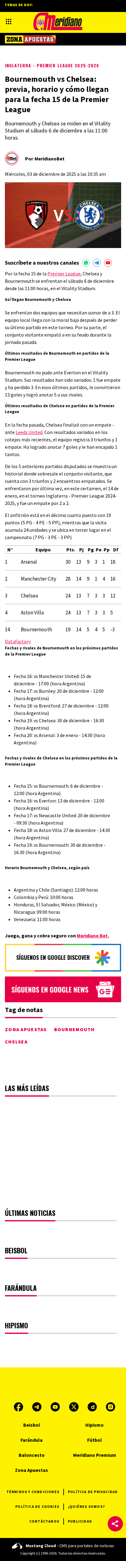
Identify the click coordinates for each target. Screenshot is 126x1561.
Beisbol (31, 1425)
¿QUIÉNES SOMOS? (86, 1506)
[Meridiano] (57, 21)
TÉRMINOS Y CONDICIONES (32, 1491)
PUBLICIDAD (80, 1521)
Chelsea (16, 1042)
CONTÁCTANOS (44, 1521)
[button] (115, 1523)
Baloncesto (32, 1455)
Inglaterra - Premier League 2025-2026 (52, 65)
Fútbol (94, 1440)
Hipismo (94, 1425)
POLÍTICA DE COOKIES (37, 1506)
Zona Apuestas (26, 1029)
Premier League (63, 273)
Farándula (31, 1440)
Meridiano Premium (94, 1455)
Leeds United (29, 432)
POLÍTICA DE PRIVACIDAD (93, 1491)
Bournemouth (74, 1029)
